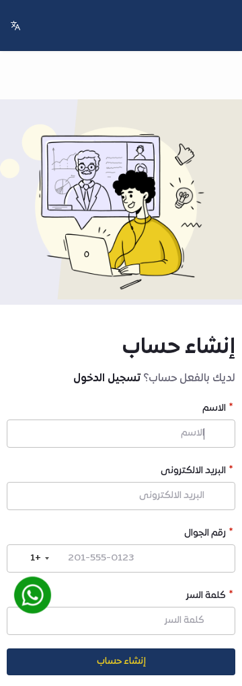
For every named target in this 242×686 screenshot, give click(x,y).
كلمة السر (206, 597)
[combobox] (30, 558)
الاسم (214, 410)
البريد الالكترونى (193, 472)
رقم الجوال (205, 534)
